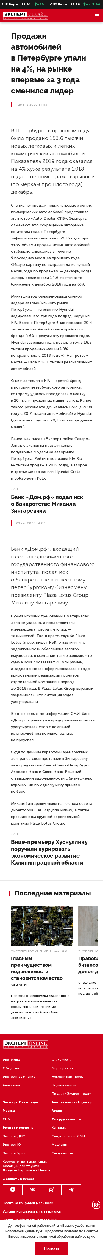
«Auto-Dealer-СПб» (49, 218)
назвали (52, 445)
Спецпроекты (62, 1153)
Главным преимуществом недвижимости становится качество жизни (37, 971)
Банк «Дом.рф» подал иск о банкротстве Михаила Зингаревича (47, 504)
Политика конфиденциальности (28, 1203)
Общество (11, 1068)
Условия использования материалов (32, 1211)
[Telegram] (71, 1189)
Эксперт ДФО (14, 1136)
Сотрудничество (67, 1119)
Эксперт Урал (14, 1153)
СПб (6, 1119)
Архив (57, 1110)
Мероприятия (62, 1068)
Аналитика (11, 1085)
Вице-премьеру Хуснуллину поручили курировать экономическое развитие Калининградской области (49, 852)
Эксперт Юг (12, 1144)
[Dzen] (13, 1189)
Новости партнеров (68, 1077)
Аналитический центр (72, 1102)
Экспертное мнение (29, 951)
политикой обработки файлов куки (66, 1237)
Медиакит (60, 1144)
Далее (16, 489)
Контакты (59, 1127)
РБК (52, 642)
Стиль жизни (62, 1060)
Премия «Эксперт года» (71, 1094)
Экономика (12, 1060)
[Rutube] (52, 1189)
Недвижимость (64, 1085)
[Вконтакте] (32, 1189)
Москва (9, 1110)
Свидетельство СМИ (68, 1136)
